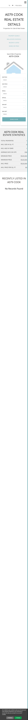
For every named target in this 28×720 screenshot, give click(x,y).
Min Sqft (4, 104)
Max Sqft (4, 111)
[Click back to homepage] (7, 1)
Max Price (4, 84)
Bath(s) (4, 97)
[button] (25, 2)
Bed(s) (3, 90)
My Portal (19, 5)
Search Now (14, 119)
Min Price (4, 77)
